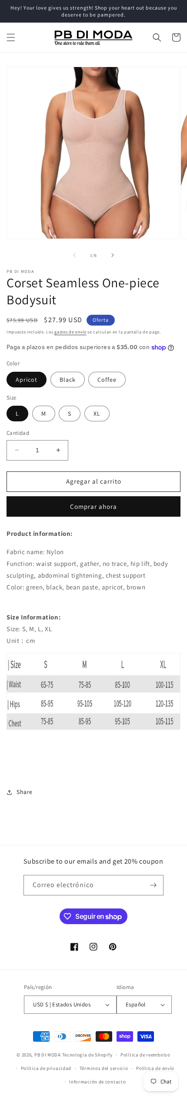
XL (97, 413)
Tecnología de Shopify (87, 1055)
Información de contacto (97, 1082)
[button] (10, 37)
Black (68, 379)
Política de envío (155, 1068)
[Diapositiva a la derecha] (112, 255)
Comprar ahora (93, 506)
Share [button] (25, 792)
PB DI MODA (47, 1055)
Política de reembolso (145, 1055)
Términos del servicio (104, 1068)
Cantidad (18, 433)
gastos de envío (70, 332)
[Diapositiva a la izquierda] (74, 255)
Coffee (107, 379)
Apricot (26, 379)
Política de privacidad (46, 1068)
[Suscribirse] (153, 885)
